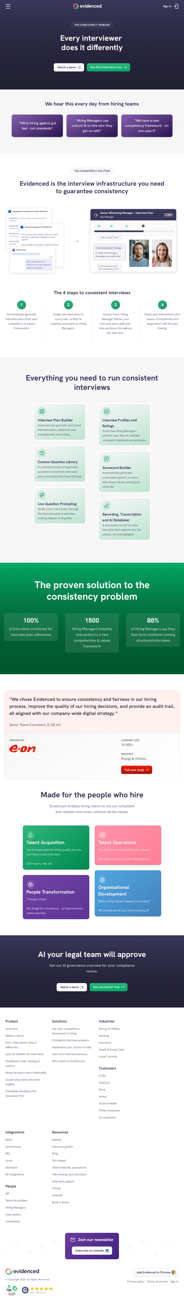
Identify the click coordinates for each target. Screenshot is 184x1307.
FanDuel (104, 1083)
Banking (104, 1036)
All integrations (14, 1174)
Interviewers (13, 1214)
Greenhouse (13, 1147)
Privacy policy (135, 1281)
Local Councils (108, 1056)
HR (7, 1194)
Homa (102, 1096)
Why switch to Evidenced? (68, 1061)
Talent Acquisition (16, 1200)
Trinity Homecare (109, 1110)
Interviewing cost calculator (69, 1174)
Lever (9, 1160)
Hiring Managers (15, 1207)
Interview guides (62, 1147)
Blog (55, 1153)
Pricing (56, 1188)
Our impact (59, 1160)
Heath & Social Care (111, 1049)
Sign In (174, 1281)
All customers (107, 1117)
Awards (56, 1140)
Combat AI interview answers (70, 1040)
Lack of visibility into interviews (24, 1054)
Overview (11, 1029)
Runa (102, 1089)
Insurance (105, 1042)
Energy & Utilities (109, 1029)
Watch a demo (14, 1036)
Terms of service (157, 1281)
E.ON (102, 1076)
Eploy (8, 1140)
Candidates (12, 1221)
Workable (11, 1167)
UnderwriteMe (108, 1103)
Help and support (63, 1181)
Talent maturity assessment (69, 1167)
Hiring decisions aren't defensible (26, 1073)
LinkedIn (57, 1195)
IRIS (7, 1153)
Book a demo (60, 1202)
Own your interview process (69, 1054)
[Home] (87, 6)
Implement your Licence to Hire (71, 1047)
